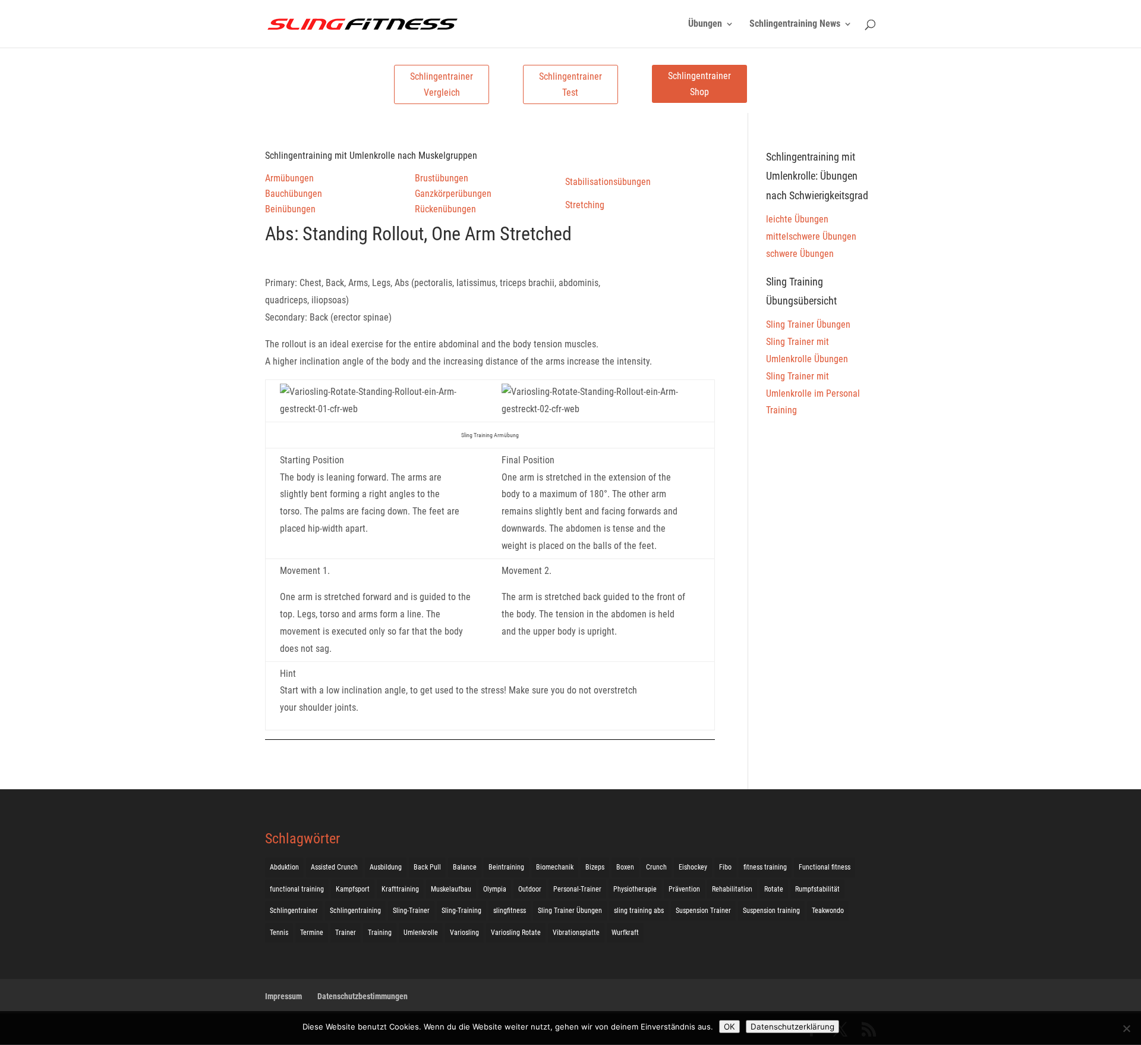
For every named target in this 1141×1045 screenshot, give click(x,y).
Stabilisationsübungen (608, 181)
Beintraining (506, 867)
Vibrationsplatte (576, 932)
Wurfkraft (625, 932)
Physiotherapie (635, 889)
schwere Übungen (800, 253)
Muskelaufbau (451, 889)
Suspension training (771, 910)
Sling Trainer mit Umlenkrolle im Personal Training (813, 393)
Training (380, 932)
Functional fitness (824, 867)
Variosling (464, 932)
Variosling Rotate (516, 932)
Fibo (725, 867)
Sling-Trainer (411, 910)
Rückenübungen (445, 209)
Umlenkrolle (421, 932)
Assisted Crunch (334, 867)
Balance (465, 867)
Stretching (584, 205)
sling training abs (639, 910)
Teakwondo (828, 910)
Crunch (656, 867)
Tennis (279, 932)
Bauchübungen (293, 193)
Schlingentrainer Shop (699, 84)
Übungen (705, 24)
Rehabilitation (732, 889)
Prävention (684, 889)
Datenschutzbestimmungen (362, 996)
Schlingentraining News (794, 24)
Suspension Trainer (703, 910)
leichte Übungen (797, 219)
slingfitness (509, 910)
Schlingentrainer (294, 910)
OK (729, 1026)
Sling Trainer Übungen (808, 324)
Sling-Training (461, 910)
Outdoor (529, 889)
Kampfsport (353, 889)
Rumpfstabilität (817, 889)
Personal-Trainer (577, 889)
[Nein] (1126, 1028)
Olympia (494, 889)
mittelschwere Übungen (811, 236)
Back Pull (427, 867)
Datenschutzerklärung (792, 1026)
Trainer (345, 932)
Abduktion (284, 867)
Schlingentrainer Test (570, 84)
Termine (311, 932)
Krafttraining (400, 889)
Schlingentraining (355, 910)
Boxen (625, 867)
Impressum (283, 996)
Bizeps (594, 867)
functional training (297, 889)
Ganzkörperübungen (453, 193)
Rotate (773, 889)
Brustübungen (441, 178)
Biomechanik (554, 867)
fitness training (765, 867)
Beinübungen (290, 209)
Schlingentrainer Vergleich (441, 84)
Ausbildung (386, 867)
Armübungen (289, 178)
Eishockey (693, 867)
